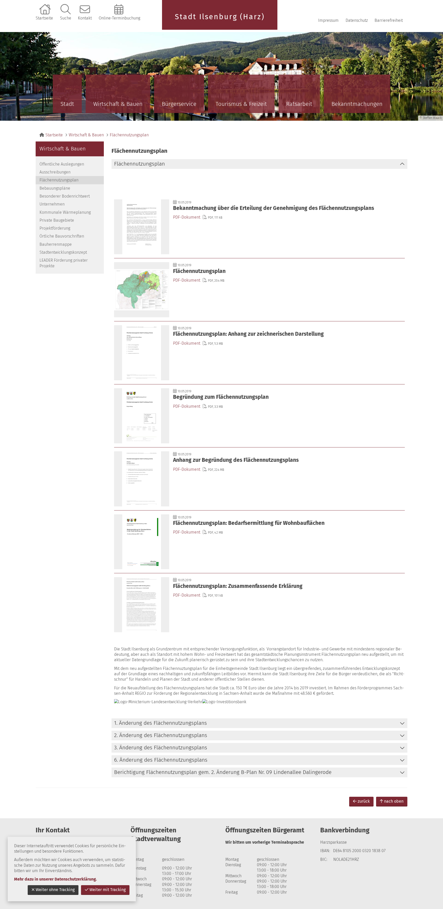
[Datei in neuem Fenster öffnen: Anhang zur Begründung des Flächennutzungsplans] (259, 478)
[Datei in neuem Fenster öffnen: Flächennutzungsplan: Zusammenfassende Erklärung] (259, 604)
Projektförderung (54, 228)
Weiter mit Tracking (107, 889)
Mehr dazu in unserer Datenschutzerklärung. (55, 879)
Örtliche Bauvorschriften (61, 236)
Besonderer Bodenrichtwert (64, 196)
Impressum (328, 20)
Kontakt (85, 18)
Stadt (67, 103)
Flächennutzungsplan (129, 134)
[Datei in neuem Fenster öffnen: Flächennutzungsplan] (259, 289)
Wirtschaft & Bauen (118, 103)
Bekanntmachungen (356, 103)
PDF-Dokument (186, 217)
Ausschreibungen (55, 172)
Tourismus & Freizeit (241, 103)
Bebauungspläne (54, 188)
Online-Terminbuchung (119, 18)
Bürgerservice (179, 103)
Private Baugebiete (56, 220)
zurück (364, 801)
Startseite (44, 18)
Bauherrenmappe (55, 244)
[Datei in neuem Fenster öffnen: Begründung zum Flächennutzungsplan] (259, 415)
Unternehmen (52, 204)
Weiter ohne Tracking (55, 889)
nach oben (394, 801)
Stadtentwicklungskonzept (63, 252)
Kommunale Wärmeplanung (65, 212)
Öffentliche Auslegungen (61, 164)
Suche (65, 18)
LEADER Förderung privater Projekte (63, 263)
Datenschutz (357, 20)
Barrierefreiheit (389, 20)
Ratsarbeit (299, 103)
